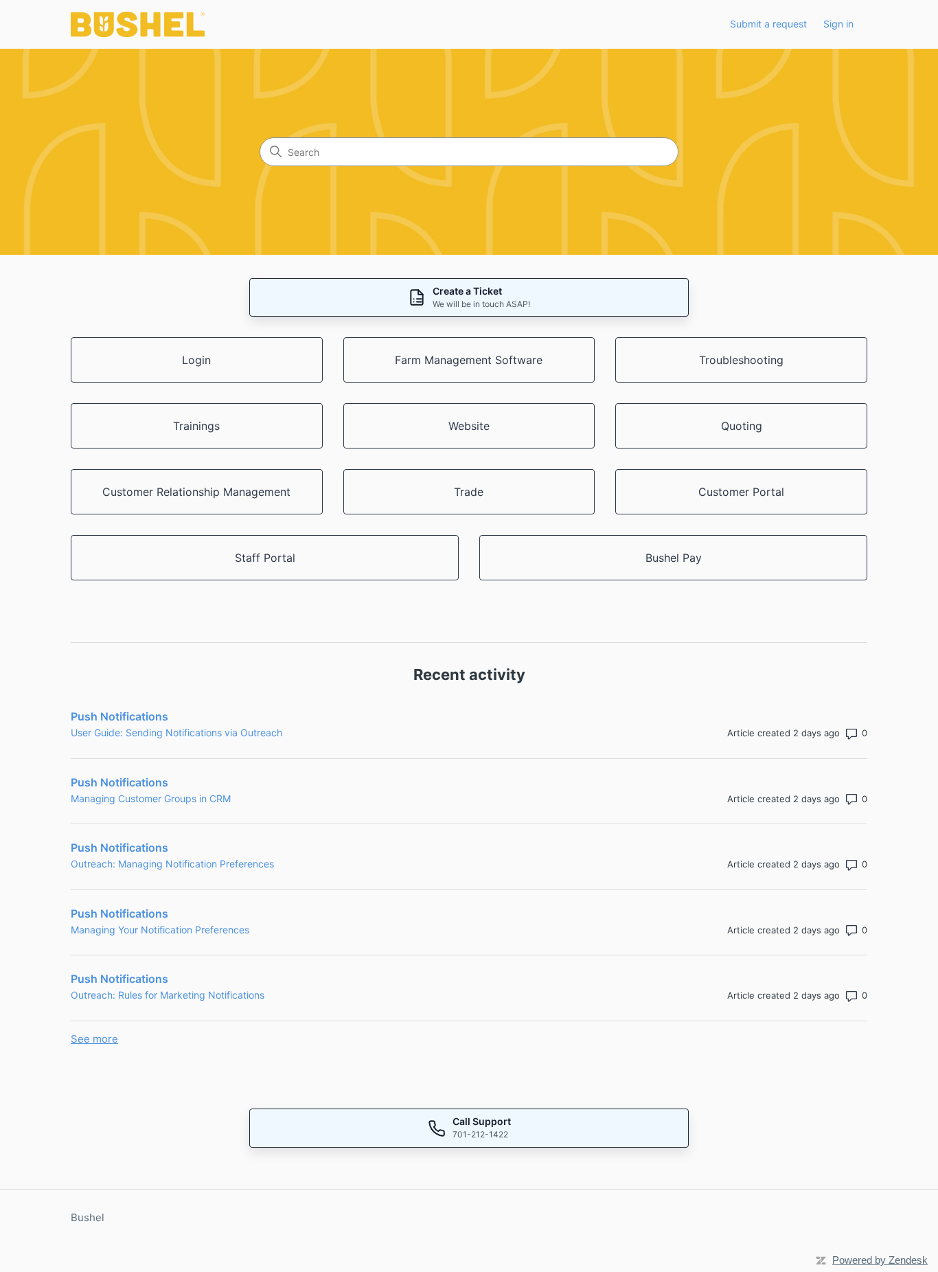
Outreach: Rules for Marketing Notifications (167, 995)
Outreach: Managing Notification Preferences (172, 864)
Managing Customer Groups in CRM (151, 798)
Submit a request (768, 24)
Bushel (87, 1217)
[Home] (138, 24)
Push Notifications (119, 716)
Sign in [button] (838, 24)
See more (94, 1038)
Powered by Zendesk (880, 1260)
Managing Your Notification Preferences (160, 929)
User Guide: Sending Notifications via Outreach (176, 732)
